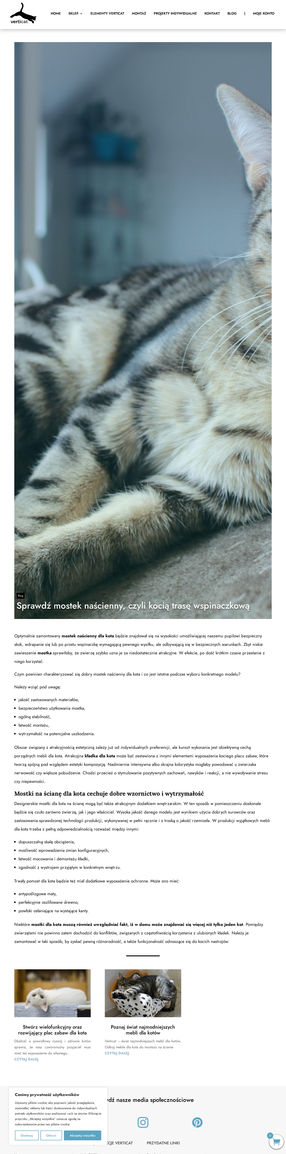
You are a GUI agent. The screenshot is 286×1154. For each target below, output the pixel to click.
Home (56, 13)
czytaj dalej (26, 1059)
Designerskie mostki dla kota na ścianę (49, 804)
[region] (58, 1116)
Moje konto (263, 13)
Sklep (73, 13)
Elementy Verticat (107, 13)
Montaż (139, 13)
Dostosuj (27, 1135)
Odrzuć (51, 1135)
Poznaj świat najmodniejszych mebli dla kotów (143, 1029)
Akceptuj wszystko (82, 1135)
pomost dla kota (41, 881)
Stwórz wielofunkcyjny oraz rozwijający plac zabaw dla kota (52, 1029)
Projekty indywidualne (175, 13)
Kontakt (212, 13)
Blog (232, 13)
